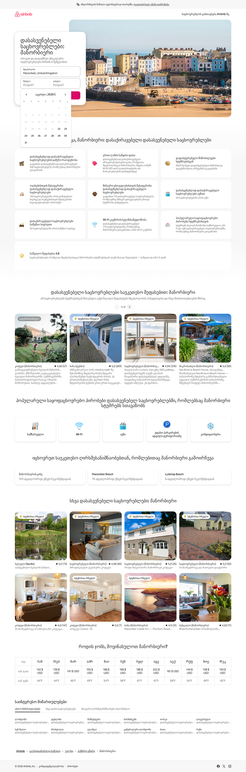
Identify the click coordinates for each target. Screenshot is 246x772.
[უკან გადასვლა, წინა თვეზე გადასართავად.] (26, 95)
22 (59, 128)
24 (26, 135)
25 (32, 135)
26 (39, 135)
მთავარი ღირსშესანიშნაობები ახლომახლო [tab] (105, 708)
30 (65, 135)
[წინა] (117, 307)
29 (59, 135)
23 (65, 128)
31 (26, 142)
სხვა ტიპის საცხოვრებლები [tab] (61, 708)
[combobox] (50, 73)
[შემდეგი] (129, 307)
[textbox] (35, 85)
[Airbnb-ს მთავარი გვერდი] (23, 14)
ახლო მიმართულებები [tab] (27, 708)
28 (52, 135)
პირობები (72, 766)
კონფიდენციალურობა (51, 766)
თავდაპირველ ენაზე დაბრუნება (151, 4)
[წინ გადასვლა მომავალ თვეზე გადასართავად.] (65, 95)
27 (45, 135)
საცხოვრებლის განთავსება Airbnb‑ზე (205, 14)
